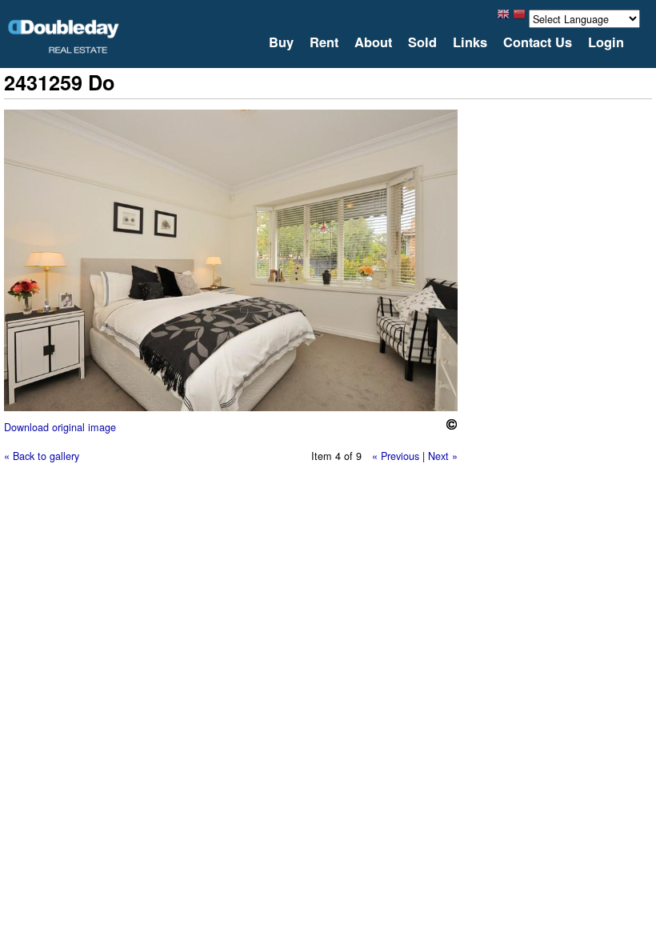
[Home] (64, 36)
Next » (443, 455)
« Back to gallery (41, 455)
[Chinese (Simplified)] (519, 18)
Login (606, 42)
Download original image (60, 426)
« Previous (395, 455)
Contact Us (537, 42)
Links (470, 42)
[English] (503, 18)
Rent (324, 42)
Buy (281, 42)
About (373, 42)
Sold (422, 42)
